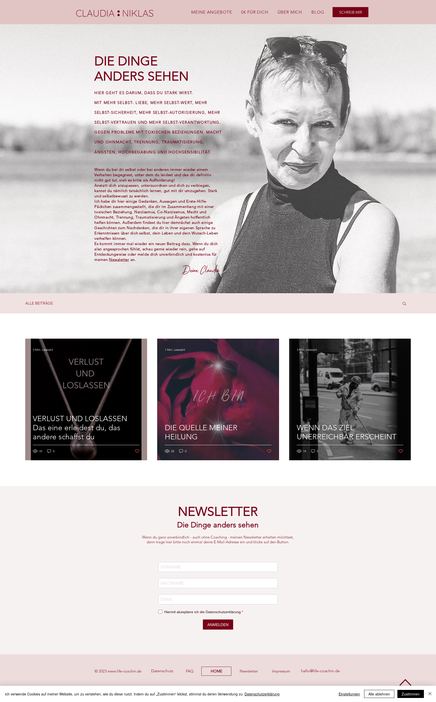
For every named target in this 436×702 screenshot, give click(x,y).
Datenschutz (162, 670)
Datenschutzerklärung (262, 693)
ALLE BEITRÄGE (39, 303)
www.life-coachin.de (124, 671)
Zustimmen (411, 693)
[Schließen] (430, 694)
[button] (404, 304)
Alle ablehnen (379, 693)
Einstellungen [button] (349, 693)
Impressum (281, 671)
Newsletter (119, 259)
